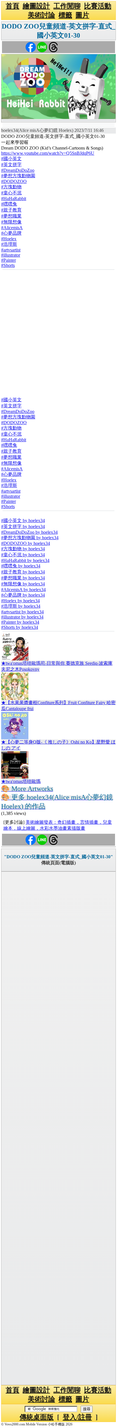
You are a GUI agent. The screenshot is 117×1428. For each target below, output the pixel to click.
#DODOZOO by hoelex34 (25, 543)
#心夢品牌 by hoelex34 (23, 595)
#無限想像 (11, 221)
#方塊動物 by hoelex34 (23, 548)
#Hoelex (8, 238)
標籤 (65, 15)
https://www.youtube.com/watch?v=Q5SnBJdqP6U (47, 153)
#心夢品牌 (11, 233)
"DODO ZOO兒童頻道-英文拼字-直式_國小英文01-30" (58, 856)
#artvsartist (10, 249)
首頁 (12, 6)
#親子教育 (11, 210)
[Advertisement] (58, 331)
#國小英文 (11, 158)
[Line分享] (42, 46)
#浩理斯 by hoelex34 (20, 606)
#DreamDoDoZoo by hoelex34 (29, 532)
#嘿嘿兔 (9, 204)
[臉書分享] (31, 46)
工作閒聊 (67, 6)
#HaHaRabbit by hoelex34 (25, 560)
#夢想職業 (11, 216)
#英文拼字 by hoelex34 (23, 526)
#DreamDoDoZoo (17, 170)
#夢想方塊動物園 (18, 175)
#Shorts (8, 265)
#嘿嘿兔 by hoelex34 (20, 565)
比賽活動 (97, 6)
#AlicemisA (12, 227)
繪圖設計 (36, 6)
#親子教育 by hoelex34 (23, 571)
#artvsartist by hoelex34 (22, 611)
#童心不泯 (11, 192)
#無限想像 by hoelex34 (23, 583)
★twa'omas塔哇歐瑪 (21, 781)
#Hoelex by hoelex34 (20, 600)
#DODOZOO (14, 181)
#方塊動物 (11, 186)
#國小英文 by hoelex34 (23, 520)
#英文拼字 (11, 164)
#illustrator (10, 255)
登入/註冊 (77, 1417)
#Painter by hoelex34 (20, 622)
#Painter (8, 260)
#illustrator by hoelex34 (22, 617)
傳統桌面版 (37, 1417)
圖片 (82, 15)
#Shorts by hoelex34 (19, 627)
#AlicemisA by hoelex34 (23, 589)
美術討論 (41, 15)
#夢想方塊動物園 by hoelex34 (29, 537)
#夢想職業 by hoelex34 (23, 577)
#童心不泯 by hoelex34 (23, 554)
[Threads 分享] (53, 46)
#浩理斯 (9, 244)
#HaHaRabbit (13, 198)
